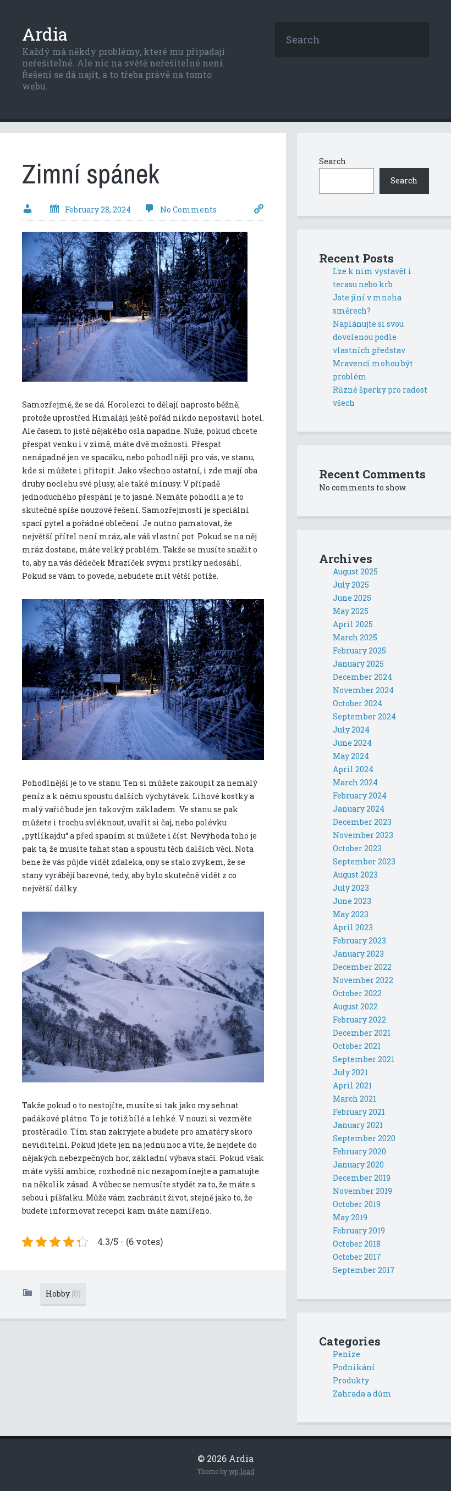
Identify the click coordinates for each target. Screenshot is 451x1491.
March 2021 (354, 1098)
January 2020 (358, 1164)
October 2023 (357, 848)
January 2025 (358, 663)
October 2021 (357, 1046)
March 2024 (355, 782)
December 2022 (362, 967)
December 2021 (362, 1032)
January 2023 (358, 953)
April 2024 (353, 769)
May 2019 (350, 1217)
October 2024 (357, 703)
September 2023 (364, 861)
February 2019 (359, 1230)
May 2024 (351, 756)
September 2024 (364, 716)
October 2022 (357, 993)
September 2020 (364, 1138)
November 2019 (362, 1191)
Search (332, 161)
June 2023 (352, 901)
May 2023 (351, 914)
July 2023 (351, 888)
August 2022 (355, 1006)
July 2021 (350, 1072)
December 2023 (362, 822)
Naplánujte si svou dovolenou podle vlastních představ (369, 337)
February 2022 (359, 1019)
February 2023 (359, 940)
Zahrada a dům (362, 1393)
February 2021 (359, 1112)
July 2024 (351, 729)
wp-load (241, 1471)
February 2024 (360, 795)
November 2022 (363, 980)
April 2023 (353, 927)
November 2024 (363, 690)
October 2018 (357, 1243)
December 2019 (362, 1177)
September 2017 (364, 1270)
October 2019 (357, 1204)
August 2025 (355, 571)
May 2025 (351, 611)
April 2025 (353, 624)
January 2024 (358, 808)
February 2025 (359, 650)
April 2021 (352, 1085)
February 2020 (359, 1151)
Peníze (346, 1354)
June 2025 (352, 598)
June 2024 (352, 743)
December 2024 (362, 677)
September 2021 (363, 1059)
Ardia (45, 34)
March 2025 (355, 637)
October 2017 (357, 1257)
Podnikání (354, 1367)
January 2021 (358, 1125)
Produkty (351, 1380)
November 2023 (363, 835)
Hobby (63, 1293)
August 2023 (355, 874)
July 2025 (351, 584)
